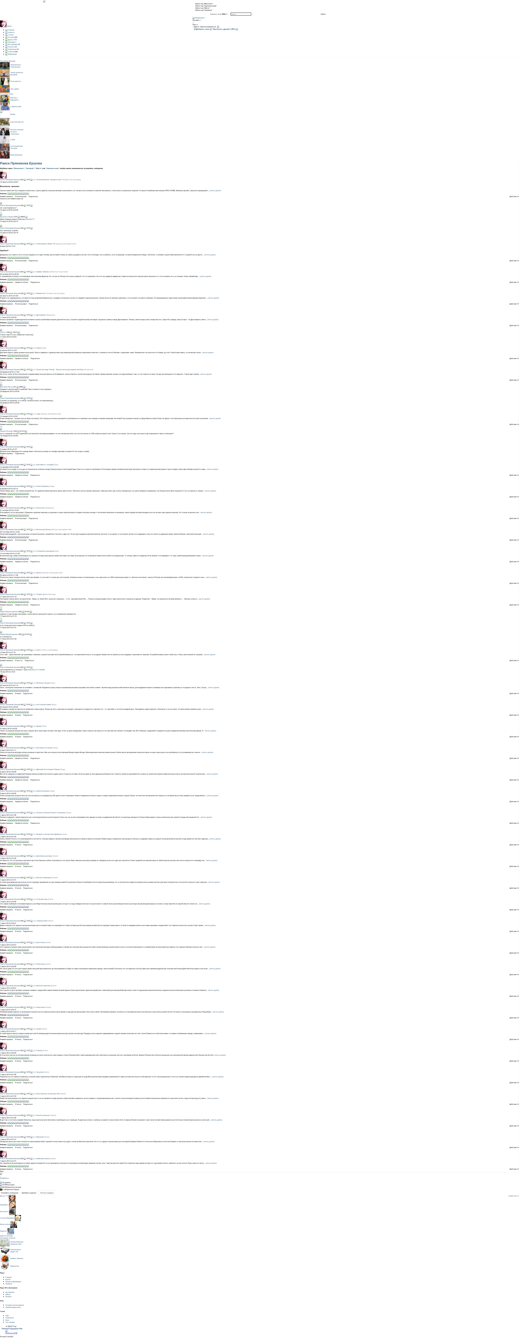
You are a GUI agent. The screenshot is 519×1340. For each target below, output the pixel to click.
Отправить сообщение (9, 1193)
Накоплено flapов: (10, 1189)
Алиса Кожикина (42, 486)
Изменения (13, 49)
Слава (12, 139)
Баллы (8, 1279)
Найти (323, 14)
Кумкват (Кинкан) (42, 271)
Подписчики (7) (513, 1196)
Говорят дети (41, 594)
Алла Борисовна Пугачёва (16, 147)
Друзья (12, 39)
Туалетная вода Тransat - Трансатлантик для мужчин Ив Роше (60, 369)
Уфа (7, 1315)
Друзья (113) (4, 1196)
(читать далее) (215, 190)
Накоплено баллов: (11, 1187)
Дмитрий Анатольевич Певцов (48, 769)
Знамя (12, 114)
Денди (38, 726)
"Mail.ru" (38, 168)
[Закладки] (39, 196)
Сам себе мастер (17, 122)
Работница (40, 964)
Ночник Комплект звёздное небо (48, 179)
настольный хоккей (43, 704)
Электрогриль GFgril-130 (45, 243)
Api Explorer (9, 1292)
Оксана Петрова (6, 431)
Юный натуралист (43, 1115)
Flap (14, 1326)
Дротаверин (41, 315)
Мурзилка (40, 1137)
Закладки (12, 42)
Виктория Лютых (6, 387)
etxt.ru (38, 650)
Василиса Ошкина (7, 216)
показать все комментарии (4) (11, 198)
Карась (39, 348)
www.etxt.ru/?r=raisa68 (36, 669)
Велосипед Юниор (43, 529)
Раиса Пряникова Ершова (10, 205)
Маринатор (40, 293)
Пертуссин (40, 508)
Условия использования (14, 1305)
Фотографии (14, 44)
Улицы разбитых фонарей (16, 73)
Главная (11, 30)
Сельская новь (42, 899)
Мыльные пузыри (43, 683)
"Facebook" (29, 168)
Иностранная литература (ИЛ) (48, 1093)
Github (7, 1294)
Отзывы (12, 37)
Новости (11, 32)
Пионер (39, 1050)
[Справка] (217, 26)
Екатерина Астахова (44, 747)
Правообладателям (13, 1307)
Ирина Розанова (42, 791)
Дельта (39, 572)
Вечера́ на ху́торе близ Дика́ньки (48, 834)
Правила (8, 1283)
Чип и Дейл (14, 89)
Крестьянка (40, 942)
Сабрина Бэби (15, 106)
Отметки (13, 51)
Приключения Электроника (15, 65)
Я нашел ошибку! (6, 1336)
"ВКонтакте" (18, 168)
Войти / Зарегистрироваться (205, 26)
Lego (38, 414)
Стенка (11, 35)
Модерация (199, 17)
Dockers (8, 1296)
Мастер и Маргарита (14, 98)
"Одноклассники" (52, 168)
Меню (9, 26)
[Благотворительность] (237, 29)
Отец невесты (15, 81)
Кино (7, 1320)
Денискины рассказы (44, 856)
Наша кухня (40, 1007)
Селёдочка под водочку (45, 551)
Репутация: (8, 1185)
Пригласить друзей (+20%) (224, 29)
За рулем (39, 1072)
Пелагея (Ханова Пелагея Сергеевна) (51, 812)
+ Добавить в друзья (28, 1193)
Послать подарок (46, 1193)
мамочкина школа (43, 1158)
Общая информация (13, 1281)
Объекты (12, 47)
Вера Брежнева (16, 155)
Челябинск (9, 1317)
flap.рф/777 (30, 219)
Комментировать (6, 196)
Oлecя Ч (3, 332)
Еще (2, 1171)
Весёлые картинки (43, 985)
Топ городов (10, 1322)
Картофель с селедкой (45, 464)
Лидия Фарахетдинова (9, 611)
